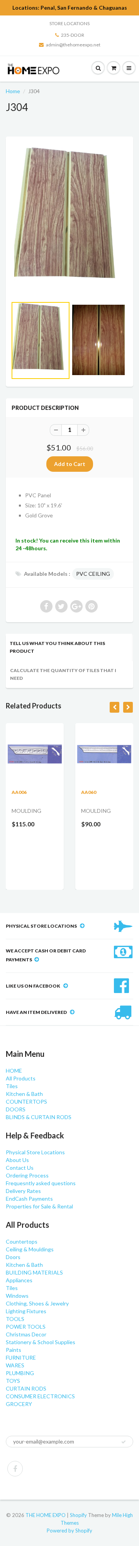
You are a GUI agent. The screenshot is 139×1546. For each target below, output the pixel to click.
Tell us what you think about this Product (57, 647)
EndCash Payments (29, 1198)
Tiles (12, 1086)
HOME (14, 1070)
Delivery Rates (23, 1191)
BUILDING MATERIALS (34, 1272)
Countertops (21, 1241)
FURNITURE (21, 1357)
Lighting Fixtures (26, 1311)
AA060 (88, 792)
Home (13, 91)
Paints (13, 1349)
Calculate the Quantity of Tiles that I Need (63, 674)
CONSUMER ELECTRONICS (40, 1396)
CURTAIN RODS (26, 1388)
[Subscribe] (123, 1442)
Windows (17, 1295)
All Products (21, 1078)
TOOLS (15, 1319)
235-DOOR (72, 35)
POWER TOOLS (26, 1326)
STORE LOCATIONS (69, 23)
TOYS (13, 1380)
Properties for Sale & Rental (39, 1206)
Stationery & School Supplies (40, 1342)
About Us (17, 1160)
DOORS (15, 1109)
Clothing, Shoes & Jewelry (37, 1303)
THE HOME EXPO (46, 1515)
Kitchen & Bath (24, 1093)
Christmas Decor (26, 1334)
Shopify (78, 1515)
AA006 (19, 792)
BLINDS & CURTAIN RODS (38, 1117)
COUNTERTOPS (26, 1101)
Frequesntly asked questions (41, 1183)
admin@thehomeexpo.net (73, 45)
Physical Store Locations (35, 1152)
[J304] (69, 220)
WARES (15, 1365)
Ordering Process (27, 1175)
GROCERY (19, 1404)
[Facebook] (15, 1468)
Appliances (19, 1280)
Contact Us (20, 1167)
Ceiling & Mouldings (30, 1249)
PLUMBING (20, 1373)
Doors (13, 1257)
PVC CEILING (93, 573)
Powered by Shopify (69, 1530)
